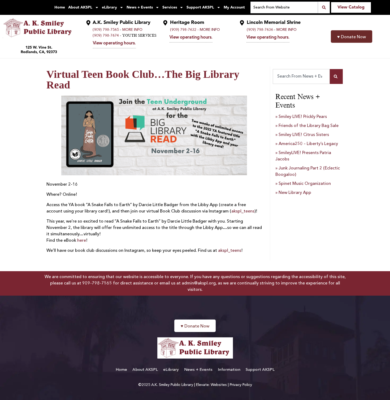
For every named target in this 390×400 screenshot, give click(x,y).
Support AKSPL (200, 7)
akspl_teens (242, 211)
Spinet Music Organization (305, 184)
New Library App (295, 193)
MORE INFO (132, 30)
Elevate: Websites (211, 385)
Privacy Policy (241, 385)
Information (229, 370)
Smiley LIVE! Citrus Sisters (304, 135)
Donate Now (351, 37)
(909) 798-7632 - (184, 30)
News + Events (140, 7)
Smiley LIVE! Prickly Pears (303, 117)
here (81, 241)
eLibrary (109, 7)
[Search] (336, 76)
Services (169, 7)
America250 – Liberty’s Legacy (308, 144)
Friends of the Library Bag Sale (309, 126)
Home (59, 7)
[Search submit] (324, 7)
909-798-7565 (97, 283)
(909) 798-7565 (106, 30)
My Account (234, 7)
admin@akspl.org (199, 283)
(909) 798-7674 (106, 35)
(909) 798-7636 (260, 30)
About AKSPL (80, 7)
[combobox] (301, 76)
